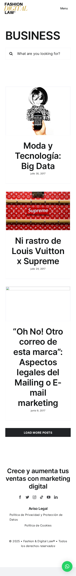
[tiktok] (41, 497)
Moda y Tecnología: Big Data (38, 155)
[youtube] (48, 497)
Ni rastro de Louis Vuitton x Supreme (38, 250)
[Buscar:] (38, 53)
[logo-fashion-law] (16, 4)
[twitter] (27, 497)
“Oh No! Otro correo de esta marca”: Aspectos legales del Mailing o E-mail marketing (38, 367)
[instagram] (34, 497)
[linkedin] (56, 497)
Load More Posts (38, 432)
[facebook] (20, 497)
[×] (67, 566)
